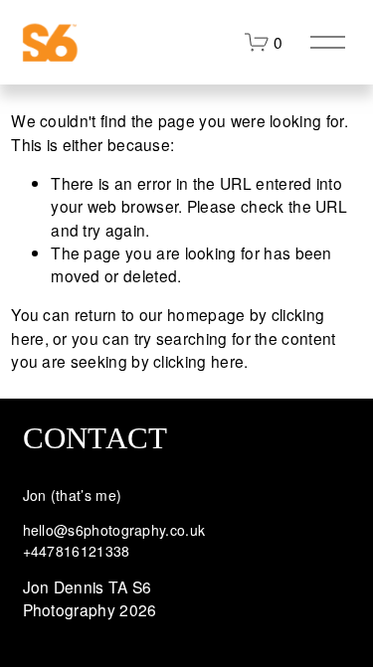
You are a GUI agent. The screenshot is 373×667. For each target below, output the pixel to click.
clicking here (198, 361)
